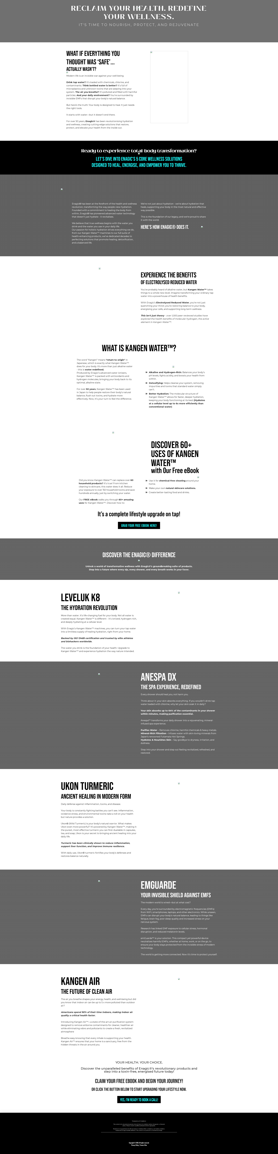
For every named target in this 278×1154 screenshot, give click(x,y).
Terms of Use (143, 1145)
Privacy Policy (135, 1145)
